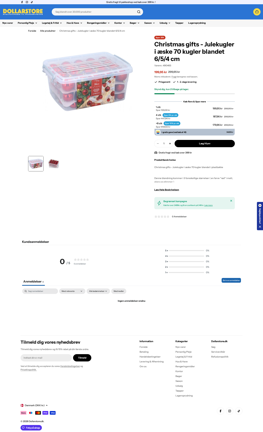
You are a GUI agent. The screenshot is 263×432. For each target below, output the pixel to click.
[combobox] (97, 12)
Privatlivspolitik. (29, 369)
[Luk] (231, 201)
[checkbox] (118, 291)
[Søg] (139, 12)
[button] (194, 108)
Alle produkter (48, 30)
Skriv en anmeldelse (231, 280)
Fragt (174, 76)
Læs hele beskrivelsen (166, 189)
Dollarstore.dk (36, 421)
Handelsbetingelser (70, 366)
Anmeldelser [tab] (33, 281)
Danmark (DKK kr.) (35, 405)
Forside (32, 30)
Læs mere (208, 205)
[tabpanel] (131, 311)
